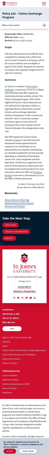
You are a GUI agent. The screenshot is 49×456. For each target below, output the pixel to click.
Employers (7, 392)
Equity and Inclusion (11, 358)
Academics (8, 309)
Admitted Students (10, 379)
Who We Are (8, 322)
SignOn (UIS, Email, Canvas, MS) (17, 337)
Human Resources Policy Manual (19, 203)
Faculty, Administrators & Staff (15, 384)
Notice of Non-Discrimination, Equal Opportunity (24, 350)
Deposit (9, 238)
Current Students (9, 375)
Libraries (6, 341)
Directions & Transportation (25, 291)
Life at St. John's (10, 318)
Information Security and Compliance (19, 354)
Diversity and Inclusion (15, 206)
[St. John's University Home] (9, 3)
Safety (5, 346)
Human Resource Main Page (17, 199)
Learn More (28, 451)
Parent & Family (9, 388)
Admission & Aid (10, 313)
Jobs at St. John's (9, 363)
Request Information (16, 231)
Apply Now (10, 225)
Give (12, 328)
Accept (10, 451)
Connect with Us (24, 287)
